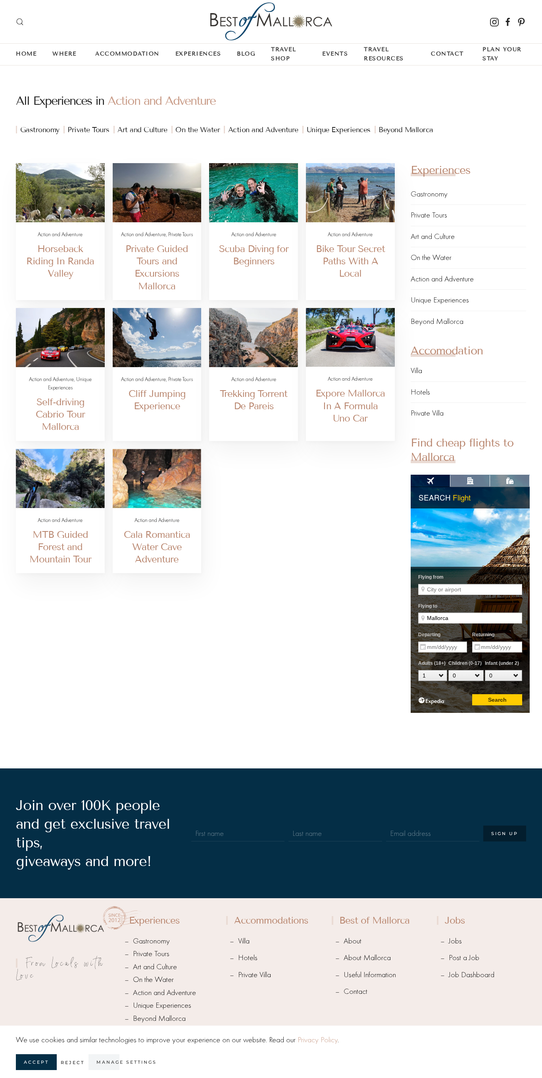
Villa (416, 370)
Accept (36, 1062)
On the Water (197, 129)
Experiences (198, 53)
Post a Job (464, 957)
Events (335, 53)
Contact (355, 991)
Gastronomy (40, 129)
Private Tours (88, 129)
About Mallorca (367, 957)
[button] (20, 22)
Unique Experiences (339, 129)
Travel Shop (283, 54)
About (352, 940)
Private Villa (427, 413)
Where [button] (64, 53)
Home (26, 53)
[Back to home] (271, 22)
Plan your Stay (502, 54)
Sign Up (504, 833)
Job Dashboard (471, 974)
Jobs (455, 940)
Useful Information (370, 974)
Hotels (420, 392)
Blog (246, 53)
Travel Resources (384, 54)
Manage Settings (126, 1062)
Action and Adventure (161, 101)
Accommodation (127, 53)
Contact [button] (447, 53)
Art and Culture (142, 129)
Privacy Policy (318, 1039)
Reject (73, 1062)
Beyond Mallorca (406, 129)
